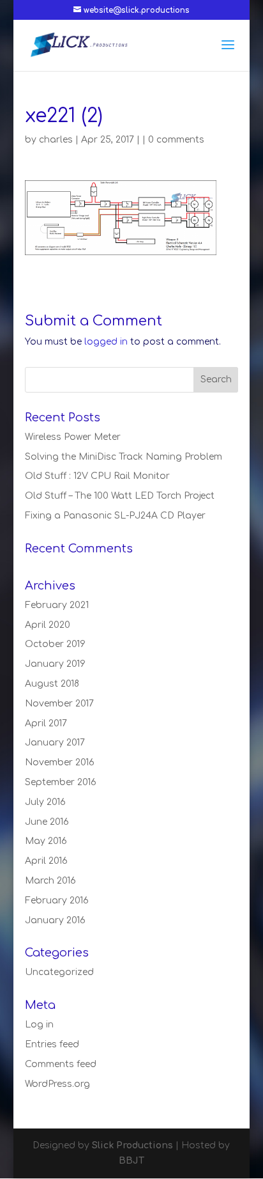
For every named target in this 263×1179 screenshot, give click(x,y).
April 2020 (47, 625)
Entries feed (52, 1044)
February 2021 (57, 605)
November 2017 (59, 703)
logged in (106, 342)
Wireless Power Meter (73, 437)
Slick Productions (132, 1145)
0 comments (176, 139)
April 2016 (46, 861)
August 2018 (52, 684)
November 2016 (59, 762)
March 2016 (50, 881)
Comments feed (60, 1064)
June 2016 (47, 822)
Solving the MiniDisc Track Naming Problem (123, 457)
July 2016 (45, 802)
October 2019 (55, 644)
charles (56, 139)
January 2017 (55, 742)
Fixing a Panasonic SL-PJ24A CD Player (115, 515)
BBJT (131, 1161)
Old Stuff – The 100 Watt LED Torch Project (119, 496)
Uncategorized (59, 972)
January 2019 (55, 664)
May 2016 (46, 841)
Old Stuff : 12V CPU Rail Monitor (97, 476)
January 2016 (55, 920)
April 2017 (46, 723)
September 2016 (60, 782)
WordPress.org (57, 1084)
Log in (39, 1024)
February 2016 (57, 900)
